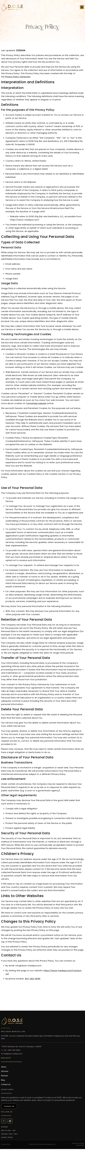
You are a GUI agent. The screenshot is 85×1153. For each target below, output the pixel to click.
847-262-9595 (32, 978)
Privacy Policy (5, 1144)
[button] (82, 7)
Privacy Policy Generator (18, 76)
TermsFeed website (36, 403)
